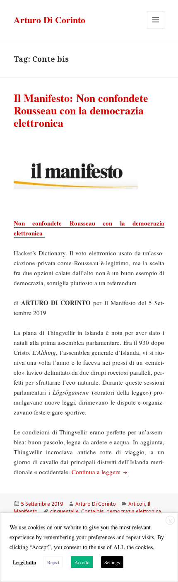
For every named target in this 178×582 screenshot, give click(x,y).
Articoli (136, 503)
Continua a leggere (100, 472)
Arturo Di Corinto (49, 20)
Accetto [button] (82, 562)
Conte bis (92, 511)
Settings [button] (112, 562)
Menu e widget (155, 28)
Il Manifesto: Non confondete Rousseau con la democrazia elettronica (81, 110)
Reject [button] (53, 562)
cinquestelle (64, 511)
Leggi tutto (24, 562)
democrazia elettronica (133, 511)
